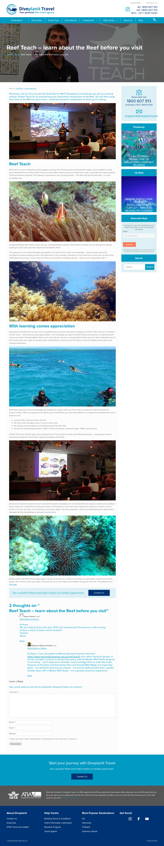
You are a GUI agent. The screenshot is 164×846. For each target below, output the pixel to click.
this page (13, 584)
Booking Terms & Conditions (57, 818)
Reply (22, 641)
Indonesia (86, 822)
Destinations (16, 20)
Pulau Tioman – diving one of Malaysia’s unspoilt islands (139, 160)
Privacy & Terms (152, 841)
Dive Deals (37, 20)
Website (12, 733)
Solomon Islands (89, 831)
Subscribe (135, 3)
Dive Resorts (71, 20)
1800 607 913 (139, 101)
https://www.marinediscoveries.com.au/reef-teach (53, 656)
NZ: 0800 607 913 (147, 10)
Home (9, 54)
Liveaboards (88, 20)
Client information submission (58, 822)
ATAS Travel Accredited (18, 826)
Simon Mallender (30, 88)
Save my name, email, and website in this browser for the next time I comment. (44, 739)
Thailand (86, 826)
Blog (141, 20)
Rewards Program (52, 826)
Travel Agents (50, 831)
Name (12, 722)
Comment (13, 692)
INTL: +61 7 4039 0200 (144, 13)
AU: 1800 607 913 (147, 7)
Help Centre (109, 20)
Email (12, 727)
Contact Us (151, 3)
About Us (128, 20)
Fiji (83, 818)
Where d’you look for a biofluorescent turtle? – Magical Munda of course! (139, 204)
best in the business (68, 798)
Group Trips (53, 20)
